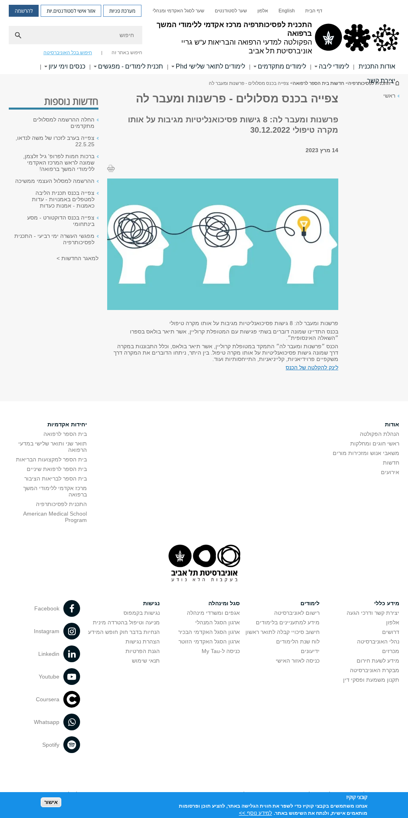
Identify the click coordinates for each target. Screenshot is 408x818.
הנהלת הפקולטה (379, 434)
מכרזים (390, 651)
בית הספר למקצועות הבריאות (51, 459)
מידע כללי (386, 603)
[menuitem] (314, 10)
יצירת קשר (381, 80)
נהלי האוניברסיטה (378, 641)
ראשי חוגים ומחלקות (374, 443)
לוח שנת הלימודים (298, 641)
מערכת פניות (122, 10)
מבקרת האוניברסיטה (374, 670)
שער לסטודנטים (231, 11)
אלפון (262, 11)
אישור (51, 802)
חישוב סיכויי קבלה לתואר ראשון (282, 632)
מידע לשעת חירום (378, 660)
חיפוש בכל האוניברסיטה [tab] (67, 52)
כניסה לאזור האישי (298, 660)
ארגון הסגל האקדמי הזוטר (209, 641)
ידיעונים (310, 651)
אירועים (390, 472)
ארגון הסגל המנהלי (217, 622)
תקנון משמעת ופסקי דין (371, 680)
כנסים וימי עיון (67, 66)
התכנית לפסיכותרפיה (61, 504)
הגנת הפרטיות (143, 651)
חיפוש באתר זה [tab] (127, 52)
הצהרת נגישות (143, 641)
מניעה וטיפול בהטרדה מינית (126, 622)
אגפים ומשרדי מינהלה (213, 613)
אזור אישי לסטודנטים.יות (71, 10)
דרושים (390, 632)
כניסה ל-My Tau (221, 651)
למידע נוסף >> (255, 813)
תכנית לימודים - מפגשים (130, 66)
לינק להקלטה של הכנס (312, 367)
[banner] (204, 37)
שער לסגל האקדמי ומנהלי (178, 11)
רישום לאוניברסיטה (297, 613)
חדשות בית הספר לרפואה (318, 83)
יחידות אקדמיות (67, 424)
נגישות (151, 603)
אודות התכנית (377, 66)
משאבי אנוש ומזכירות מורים (366, 453)
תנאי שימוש (146, 660)
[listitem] (222, 245)
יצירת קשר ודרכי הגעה (373, 613)
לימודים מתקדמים (282, 66)
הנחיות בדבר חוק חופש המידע (124, 632)
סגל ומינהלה (224, 603)
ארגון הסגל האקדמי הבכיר (209, 632)
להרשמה (24, 10)
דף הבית (313, 11)
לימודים (310, 603)
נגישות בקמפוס (142, 613)
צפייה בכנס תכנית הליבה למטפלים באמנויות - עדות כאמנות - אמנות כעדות (63, 199)
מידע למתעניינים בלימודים (288, 622)
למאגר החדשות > (77, 258)
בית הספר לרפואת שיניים (57, 469)
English (287, 11)
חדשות (391, 462)
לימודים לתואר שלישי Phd (210, 66)
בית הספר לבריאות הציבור (55, 478)
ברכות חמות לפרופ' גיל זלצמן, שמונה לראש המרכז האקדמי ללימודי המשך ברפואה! (58, 162)
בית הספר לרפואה (65, 434)
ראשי (389, 95)
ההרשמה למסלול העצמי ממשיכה (54, 181)
